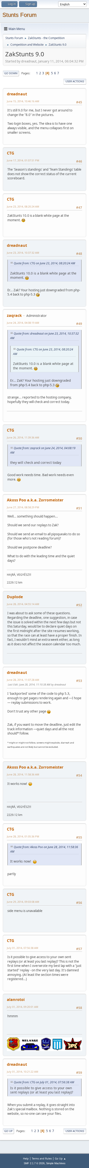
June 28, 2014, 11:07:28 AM (23, 679)
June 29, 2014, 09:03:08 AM (23, 901)
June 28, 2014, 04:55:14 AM (23, 604)
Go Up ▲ (60, 1158)
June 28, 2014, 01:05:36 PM (23, 836)
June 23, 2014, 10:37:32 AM (23, 252)
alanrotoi (16, 999)
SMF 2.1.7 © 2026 (34, 1163)
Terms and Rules (42, 1158)
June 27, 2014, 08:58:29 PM (23, 507)
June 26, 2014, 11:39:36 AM (23, 437)
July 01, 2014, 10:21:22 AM (22, 1071)
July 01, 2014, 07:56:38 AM (22, 948)
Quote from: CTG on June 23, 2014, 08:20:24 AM (44, 263)
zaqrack (14, 315)
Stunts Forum (19, 15)
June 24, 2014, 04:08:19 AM (23, 322)
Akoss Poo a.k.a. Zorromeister (35, 500)
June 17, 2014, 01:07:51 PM (23, 160)
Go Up (8, 1131)
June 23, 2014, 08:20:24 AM (23, 206)
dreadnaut (17, 94)
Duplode (15, 596)
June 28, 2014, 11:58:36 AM (23, 774)
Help (26, 1158)
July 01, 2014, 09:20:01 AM (22, 1007)
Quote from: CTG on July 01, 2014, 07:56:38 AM (44, 1082)
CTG (10, 153)
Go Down (11, 73)
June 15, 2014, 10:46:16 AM (23, 101)
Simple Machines (56, 1163)
